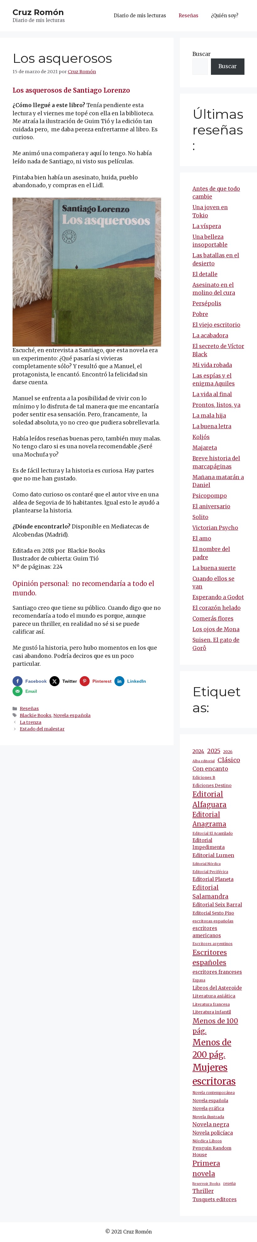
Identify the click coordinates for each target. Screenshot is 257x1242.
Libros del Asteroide (217, 988)
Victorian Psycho (215, 527)
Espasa (198, 980)
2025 (213, 751)
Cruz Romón (38, 12)
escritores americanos (206, 931)
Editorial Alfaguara (209, 799)
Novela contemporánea (213, 1093)
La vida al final (212, 394)
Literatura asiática (213, 996)
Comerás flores (212, 618)
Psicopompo (209, 495)
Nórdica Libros (207, 1141)
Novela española (72, 715)
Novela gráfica (208, 1108)
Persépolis (206, 303)
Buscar (201, 54)
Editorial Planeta (212, 879)
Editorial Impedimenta (208, 843)
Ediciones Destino (212, 785)
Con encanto (210, 768)
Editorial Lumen (213, 855)
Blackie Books (35, 715)
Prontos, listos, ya (216, 405)
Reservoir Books (206, 1184)
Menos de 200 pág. (211, 1048)
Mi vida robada (212, 365)
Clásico (229, 760)
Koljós (201, 437)
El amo (201, 538)
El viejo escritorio (216, 324)
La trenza (30, 722)
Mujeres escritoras (214, 1074)
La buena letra (211, 426)
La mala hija (209, 415)
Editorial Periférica (210, 872)
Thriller (203, 1191)
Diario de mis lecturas (140, 16)
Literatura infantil (211, 1012)
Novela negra (210, 1124)
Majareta (204, 447)
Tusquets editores (214, 1199)
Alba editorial (203, 761)
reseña (229, 1183)
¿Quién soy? (224, 16)
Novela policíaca (212, 1133)
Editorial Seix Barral (217, 905)
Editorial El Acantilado (212, 833)
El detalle (205, 274)
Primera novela (206, 1168)
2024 (198, 751)
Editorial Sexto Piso (213, 913)
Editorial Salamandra (210, 892)
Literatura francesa (211, 1004)
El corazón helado (216, 608)
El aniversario (211, 506)
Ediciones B (203, 777)
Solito (200, 517)
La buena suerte (214, 568)
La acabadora (210, 335)
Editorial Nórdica (206, 864)
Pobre (200, 314)
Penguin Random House (211, 1151)
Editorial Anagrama (209, 819)
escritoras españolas (212, 921)
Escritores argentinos (212, 944)
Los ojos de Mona (215, 629)
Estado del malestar (42, 729)
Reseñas (188, 16)
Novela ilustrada (208, 1116)
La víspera (206, 226)
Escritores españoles (209, 957)
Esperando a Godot (218, 597)
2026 (228, 751)
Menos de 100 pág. (215, 1026)
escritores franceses (217, 972)
